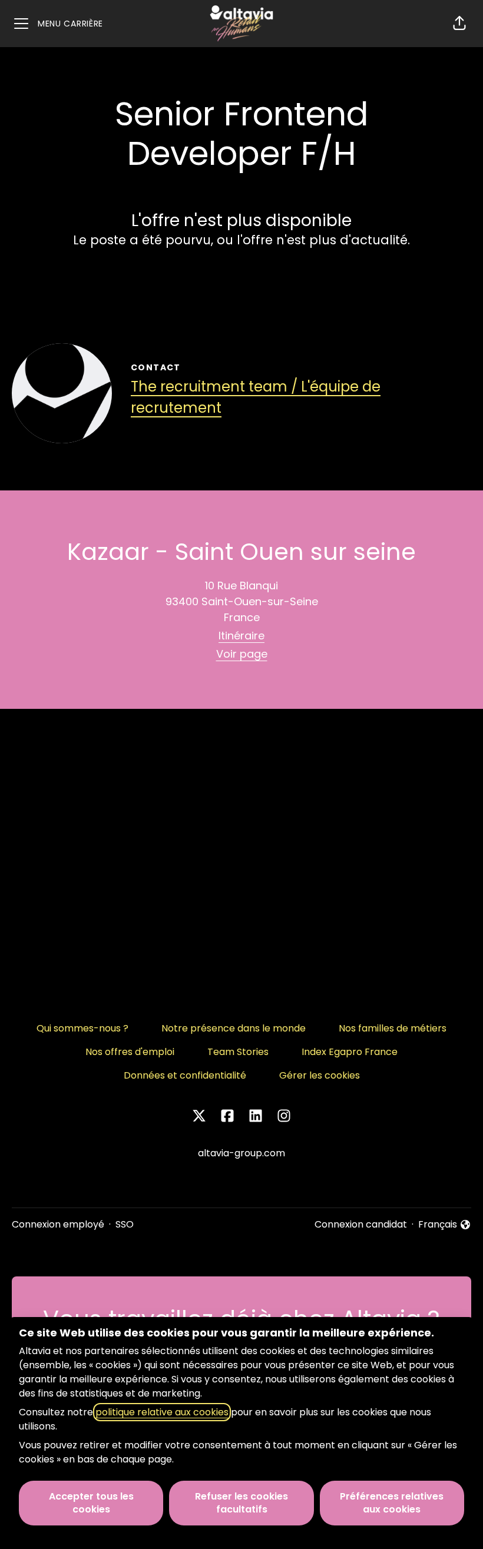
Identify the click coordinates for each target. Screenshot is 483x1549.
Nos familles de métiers (392, 1028)
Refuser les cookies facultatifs (241, 1503)
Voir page (241, 653)
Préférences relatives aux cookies (392, 1503)
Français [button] (444, 1225)
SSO (124, 1224)
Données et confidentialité (185, 1075)
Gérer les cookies (319, 1075)
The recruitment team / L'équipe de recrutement (256, 397)
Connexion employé (58, 1224)
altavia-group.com (241, 1153)
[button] (459, 23)
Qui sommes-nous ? (82, 1028)
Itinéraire (241, 635)
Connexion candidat (361, 1224)
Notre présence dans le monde (233, 1028)
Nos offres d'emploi (129, 1052)
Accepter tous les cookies (91, 1503)
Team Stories (238, 1052)
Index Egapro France (350, 1052)
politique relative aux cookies (162, 1412)
